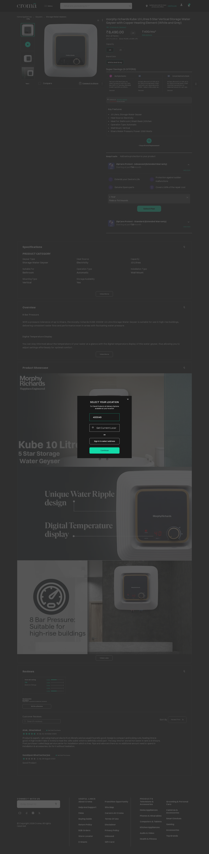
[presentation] (104, 417)
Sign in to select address (104, 441)
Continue (105, 450)
